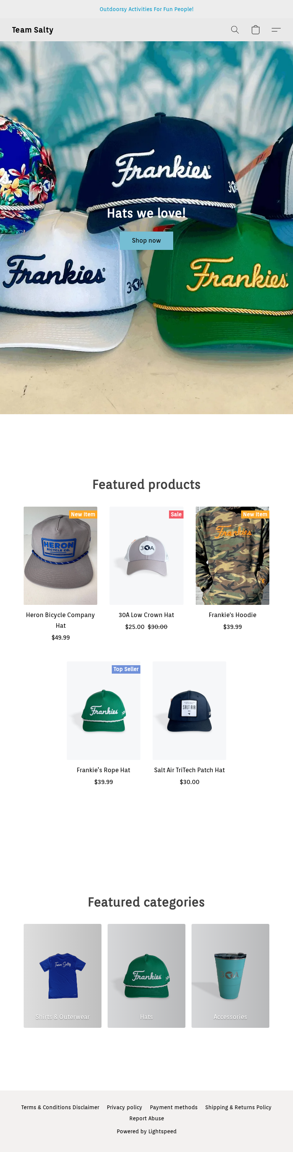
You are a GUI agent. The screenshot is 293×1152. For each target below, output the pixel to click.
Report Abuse (146, 1118)
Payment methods (174, 1107)
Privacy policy (124, 1107)
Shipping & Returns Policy (238, 1107)
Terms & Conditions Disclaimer (60, 1107)
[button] (33, 29)
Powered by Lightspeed (147, 1131)
